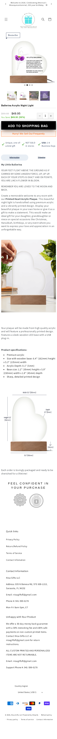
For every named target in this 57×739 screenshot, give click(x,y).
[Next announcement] (51, 4)
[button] (6, 19)
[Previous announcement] (5, 4)
